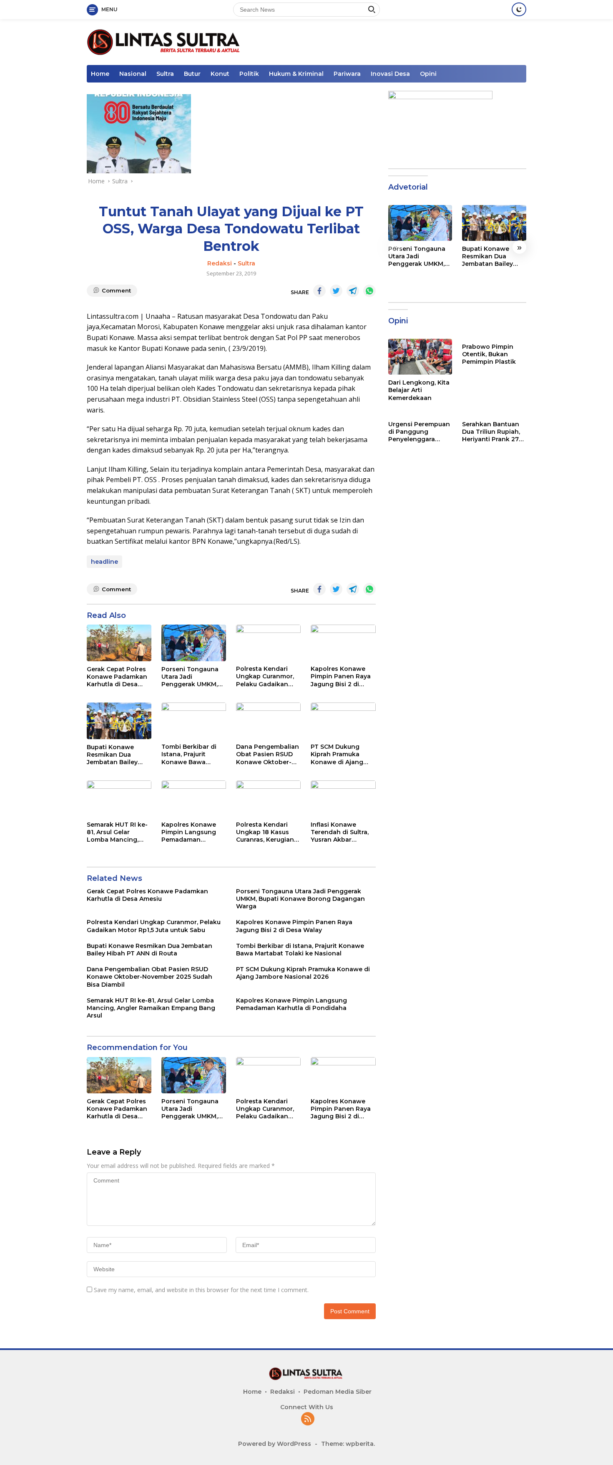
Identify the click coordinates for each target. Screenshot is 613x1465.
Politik (249, 74)
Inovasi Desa (390, 74)
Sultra (165, 74)
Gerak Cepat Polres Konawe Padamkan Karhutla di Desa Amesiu (117, 676)
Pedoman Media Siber (338, 1391)
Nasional (132, 74)
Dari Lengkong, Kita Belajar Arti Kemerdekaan (419, 390)
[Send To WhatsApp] (369, 291)
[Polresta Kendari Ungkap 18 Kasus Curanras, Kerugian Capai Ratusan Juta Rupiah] (268, 798)
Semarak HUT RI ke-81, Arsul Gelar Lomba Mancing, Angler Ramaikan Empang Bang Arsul (117, 832)
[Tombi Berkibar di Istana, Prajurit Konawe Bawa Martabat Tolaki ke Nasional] (193, 720)
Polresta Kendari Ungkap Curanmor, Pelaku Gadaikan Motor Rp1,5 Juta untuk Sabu (265, 676)
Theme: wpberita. (348, 1444)
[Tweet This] (336, 291)
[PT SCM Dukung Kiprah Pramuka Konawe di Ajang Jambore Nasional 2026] (343, 720)
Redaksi (219, 263)
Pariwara (347, 74)
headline (104, 561)
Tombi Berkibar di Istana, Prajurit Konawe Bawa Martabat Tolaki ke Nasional (190, 754)
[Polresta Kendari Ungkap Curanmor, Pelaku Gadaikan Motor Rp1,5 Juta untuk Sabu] (268, 643)
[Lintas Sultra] (165, 41)
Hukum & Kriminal (296, 74)
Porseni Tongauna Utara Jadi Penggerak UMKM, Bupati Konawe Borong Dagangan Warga (190, 676)
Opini (428, 74)
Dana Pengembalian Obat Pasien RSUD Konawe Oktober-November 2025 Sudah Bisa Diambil (267, 754)
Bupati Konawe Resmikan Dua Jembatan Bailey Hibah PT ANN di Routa (112, 754)
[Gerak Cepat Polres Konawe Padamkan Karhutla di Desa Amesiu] (119, 643)
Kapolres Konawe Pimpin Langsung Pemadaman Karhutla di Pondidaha (188, 832)
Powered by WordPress (274, 1444)
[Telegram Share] (353, 291)
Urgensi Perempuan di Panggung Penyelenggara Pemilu (419, 431)
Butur (192, 74)
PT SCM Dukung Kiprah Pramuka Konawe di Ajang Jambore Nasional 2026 (339, 754)
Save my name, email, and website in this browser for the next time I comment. (201, 1290)
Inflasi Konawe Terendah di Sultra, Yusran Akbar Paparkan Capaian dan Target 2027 (340, 832)
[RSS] (307, 1419)
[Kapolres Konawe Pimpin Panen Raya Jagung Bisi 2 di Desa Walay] (343, 643)
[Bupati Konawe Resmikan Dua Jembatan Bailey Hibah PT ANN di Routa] (119, 720)
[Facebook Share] (319, 291)
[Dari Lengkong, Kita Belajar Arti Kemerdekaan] (420, 357)
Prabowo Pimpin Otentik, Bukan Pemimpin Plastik (489, 354)
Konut (220, 74)
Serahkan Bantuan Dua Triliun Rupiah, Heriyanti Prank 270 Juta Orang (492, 431)
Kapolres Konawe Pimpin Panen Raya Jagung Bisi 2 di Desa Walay (341, 676)
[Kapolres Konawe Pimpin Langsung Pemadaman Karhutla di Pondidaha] (193, 798)
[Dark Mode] (519, 9)
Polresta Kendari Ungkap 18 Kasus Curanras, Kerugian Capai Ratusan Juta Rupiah (265, 832)
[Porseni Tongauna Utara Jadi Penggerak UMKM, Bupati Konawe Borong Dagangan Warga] (193, 643)
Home (100, 74)
